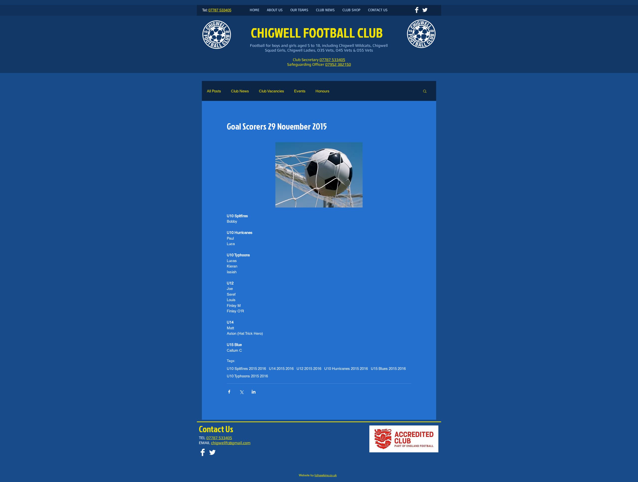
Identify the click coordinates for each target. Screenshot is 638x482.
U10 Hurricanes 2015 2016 (346, 368)
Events (300, 91)
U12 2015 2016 (309, 368)
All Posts (214, 91)
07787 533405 (332, 59)
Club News (240, 91)
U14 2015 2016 (281, 368)
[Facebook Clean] (417, 10)
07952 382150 (338, 64)
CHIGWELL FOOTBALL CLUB (318, 32)
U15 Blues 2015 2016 (388, 368)
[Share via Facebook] (229, 391)
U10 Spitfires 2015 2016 (246, 368)
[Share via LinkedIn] (253, 391)
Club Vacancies (271, 91)
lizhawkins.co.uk (326, 475)
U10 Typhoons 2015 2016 (247, 376)
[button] (424, 91)
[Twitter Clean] (425, 10)
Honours (322, 91)
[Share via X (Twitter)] (241, 391)
